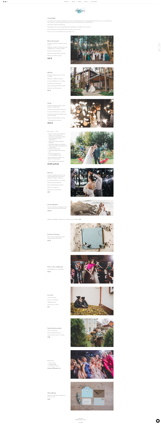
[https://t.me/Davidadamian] (5, 1)
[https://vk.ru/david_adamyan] (3, 1)
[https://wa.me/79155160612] (7, 1)
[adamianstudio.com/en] (80, 10)
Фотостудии (94, 1)
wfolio (82, 422)
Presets (79, 1)
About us (86, 1)
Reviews (73, 1)
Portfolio (66, 1)
